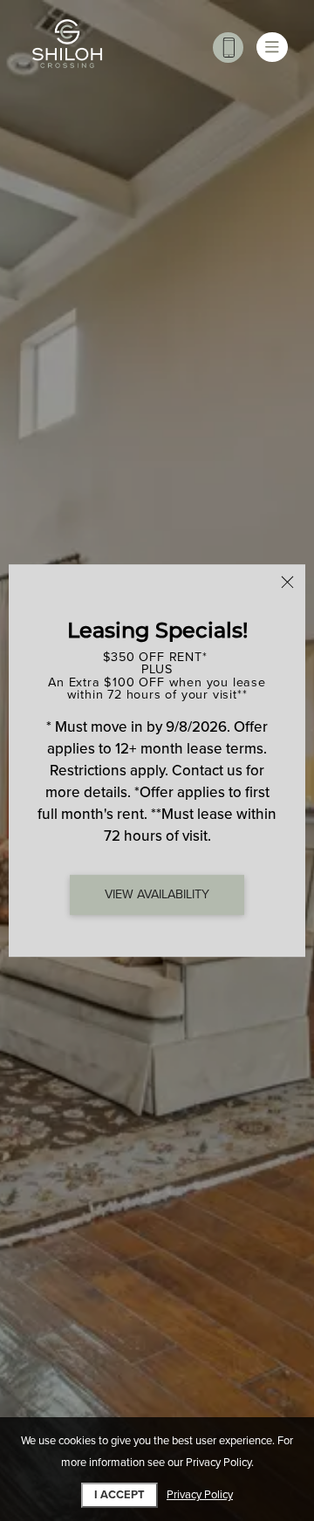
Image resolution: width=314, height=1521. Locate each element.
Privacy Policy (200, 1495)
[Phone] (228, 47)
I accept (119, 1495)
